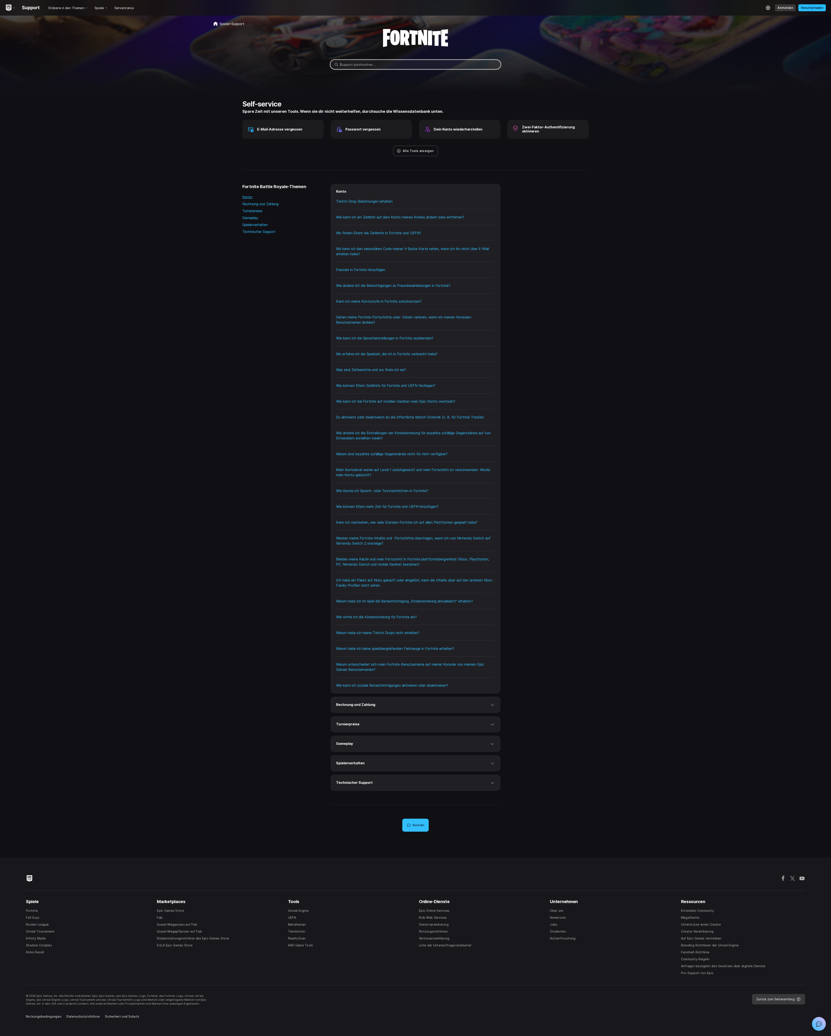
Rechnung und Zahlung (260, 204)
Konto (247, 197)
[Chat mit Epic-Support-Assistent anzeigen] (819, 1024)
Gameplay (250, 218)
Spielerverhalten (255, 225)
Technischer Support (258, 231)
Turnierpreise (252, 211)
